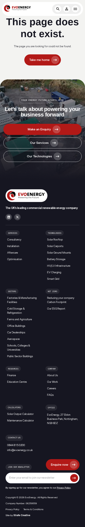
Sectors (12, 291)
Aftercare (12, 252)
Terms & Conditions (33, 509)
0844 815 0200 (16, 445)
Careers (51, 388)
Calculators (14, 408)
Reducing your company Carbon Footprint (60, 300)
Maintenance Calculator (20, 420)
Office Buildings (16, 326)
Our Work (52, 382)
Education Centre (17, 382)
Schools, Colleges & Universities (18, 347)
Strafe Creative (21, 515)
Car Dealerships (16, 332)
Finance (11, 375)
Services (12, 233)
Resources (13, 369)
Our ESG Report (56, 308)
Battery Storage (56, 259)
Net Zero (52, 291)
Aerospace (13, 339)
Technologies (54, 233)
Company (52, 369)
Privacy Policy (64, 488)
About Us (52, 375)
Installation (13, 246)
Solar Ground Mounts (59, 252)
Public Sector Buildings (20, 356)
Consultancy (14, 239)
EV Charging (54, 272)
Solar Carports (55, 246)
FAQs (50, 395)
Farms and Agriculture (19, 319)
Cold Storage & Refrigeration (16, 310)
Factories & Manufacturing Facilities (22, 300)
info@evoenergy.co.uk (20, 450)
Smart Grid (53, 279)
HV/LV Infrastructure (58, 265)
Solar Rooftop (55, 239)
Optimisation (14, 259)
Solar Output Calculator (20, 414)
